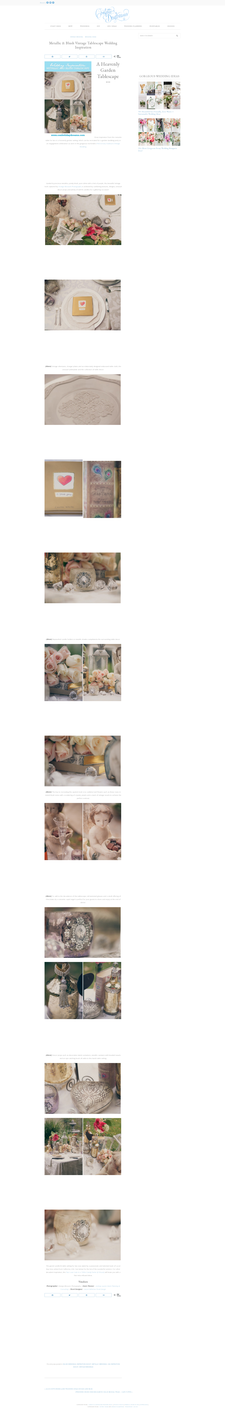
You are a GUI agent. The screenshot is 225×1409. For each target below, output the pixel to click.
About (42, 3)
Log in (135, 1406)
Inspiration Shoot (84, 1364)
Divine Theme (104, 1406)
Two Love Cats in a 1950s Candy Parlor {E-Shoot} (85, 1272)
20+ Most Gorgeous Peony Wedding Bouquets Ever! (157, 149)
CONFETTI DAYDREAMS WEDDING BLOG (100, 1404)
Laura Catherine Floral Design (95, 1289)
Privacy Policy (119, 1404)
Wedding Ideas (90, 37)
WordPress (128, 1406)
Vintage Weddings (86, 1367)
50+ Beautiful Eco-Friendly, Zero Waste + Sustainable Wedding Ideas (156, 112)
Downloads (144, 1404)
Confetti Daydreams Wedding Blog (112, 15)
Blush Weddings (69, 1364)
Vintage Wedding (76, 37)
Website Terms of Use (132, 1404)
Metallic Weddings (99, 1364)
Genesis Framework (117, 1406)
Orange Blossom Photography (70, 186)
